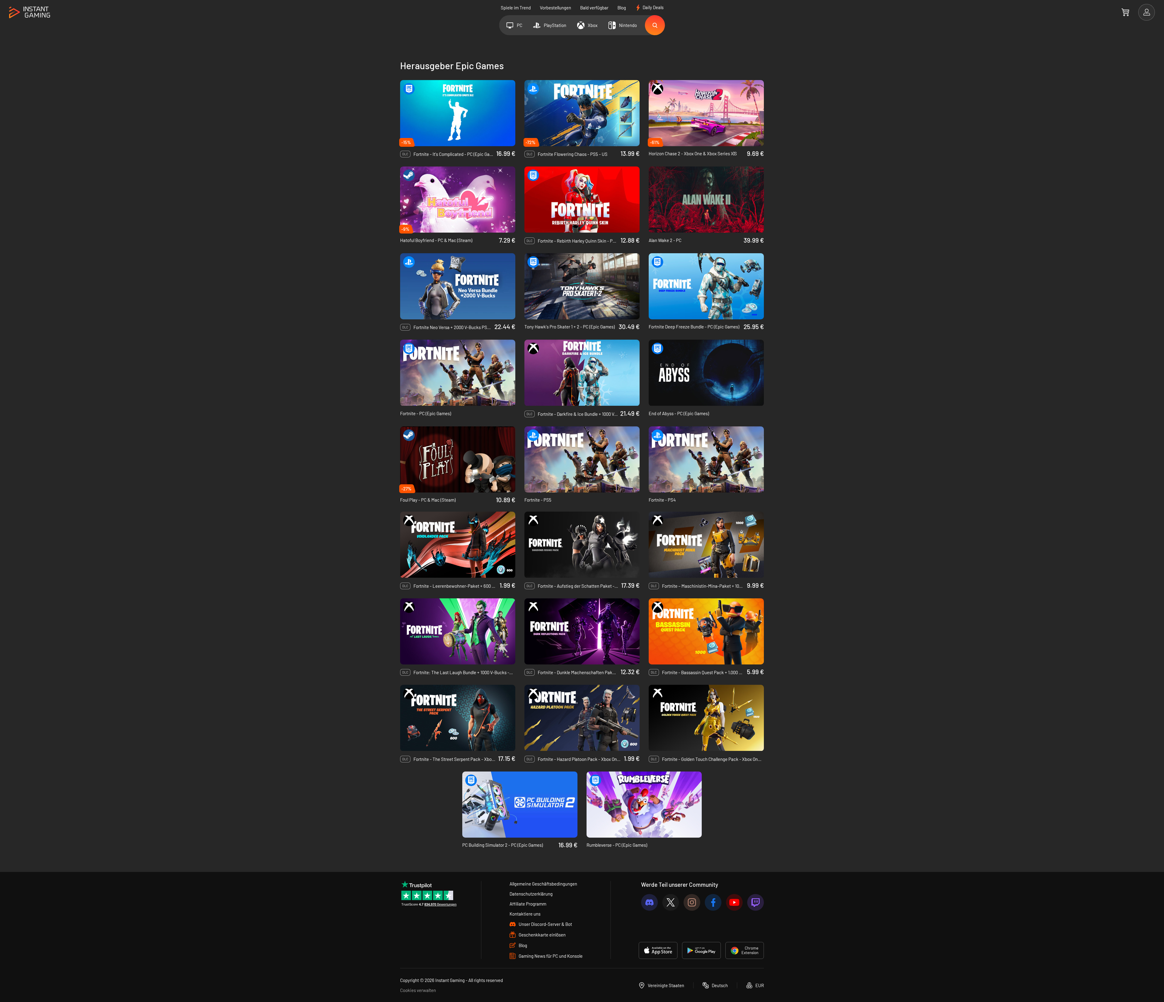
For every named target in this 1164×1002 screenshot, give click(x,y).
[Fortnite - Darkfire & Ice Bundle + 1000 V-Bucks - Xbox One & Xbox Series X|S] (582, 373)
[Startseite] (29, 12)
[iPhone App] (658, 950)
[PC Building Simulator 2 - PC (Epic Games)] (519, 805)
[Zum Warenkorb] (1125, 12)
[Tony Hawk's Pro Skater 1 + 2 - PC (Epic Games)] (582, 286)
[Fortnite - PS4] (706, 459)
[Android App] (701, 950)
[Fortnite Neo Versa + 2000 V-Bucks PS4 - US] (457, 286)
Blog (621, 7)
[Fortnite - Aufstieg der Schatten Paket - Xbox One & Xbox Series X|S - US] (582, 545)
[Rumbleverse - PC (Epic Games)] (644, 805)
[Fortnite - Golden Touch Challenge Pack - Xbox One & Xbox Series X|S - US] (706, 718)
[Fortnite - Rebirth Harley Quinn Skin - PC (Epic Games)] (582, 199)
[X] (670, 902)
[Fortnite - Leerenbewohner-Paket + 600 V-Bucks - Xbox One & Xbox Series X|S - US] (457, 545)
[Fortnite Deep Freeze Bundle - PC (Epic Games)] (706, 286)
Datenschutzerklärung (531, 893)
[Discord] (649, 902)
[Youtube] (734, 902)
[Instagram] (692, 902)
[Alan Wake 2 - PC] (706, 199)
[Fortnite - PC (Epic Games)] (457, 373)
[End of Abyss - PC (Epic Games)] (706, 373)
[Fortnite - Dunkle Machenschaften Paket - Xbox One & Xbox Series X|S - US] (582, 631)
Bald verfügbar (594, 7)
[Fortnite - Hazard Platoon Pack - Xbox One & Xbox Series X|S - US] (582, 718)
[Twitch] (755, 902)
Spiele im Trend (516, 7)
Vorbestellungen (555, 7)
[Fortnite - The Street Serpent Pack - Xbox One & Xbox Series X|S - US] (457, 718)
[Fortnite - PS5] (582, 459)
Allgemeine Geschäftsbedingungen (543, 883)
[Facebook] (713, 902)
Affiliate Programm (528, 903)
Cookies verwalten (418, 990)
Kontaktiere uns (525, 913)
